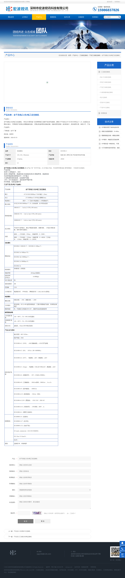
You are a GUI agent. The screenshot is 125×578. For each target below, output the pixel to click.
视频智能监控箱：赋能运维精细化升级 (111, 135)
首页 (69, 55)
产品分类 (109, 65)
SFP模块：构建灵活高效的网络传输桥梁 (111, 139)
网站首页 (11, 17)
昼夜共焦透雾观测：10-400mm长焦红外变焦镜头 (111, 131)
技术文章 (67, 17)
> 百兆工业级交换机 (105, 82)
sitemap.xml (68, 567)
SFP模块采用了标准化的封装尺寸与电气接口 (111, 127)
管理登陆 (93, 567)
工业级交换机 (84, 55)
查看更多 (104, 113)
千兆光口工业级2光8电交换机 (23, 536)
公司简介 (25, 17)
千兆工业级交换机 (94, 55)
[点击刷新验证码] (37, 513)
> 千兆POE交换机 (104, 107)
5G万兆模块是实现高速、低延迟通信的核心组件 (111, 148)
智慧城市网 (84, 567)
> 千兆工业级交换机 (105, 87)
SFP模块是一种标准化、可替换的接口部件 (111, 143)
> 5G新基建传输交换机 (106, 92)
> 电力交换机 (103, 97)
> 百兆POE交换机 (104, 102)
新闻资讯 (53, 17)
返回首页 (109, 1)
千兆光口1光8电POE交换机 (22, 531)
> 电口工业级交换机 (105, 77)
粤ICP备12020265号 (57, 567)
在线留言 (81, 17)
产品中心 (39, 17)
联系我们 (117, 1)
